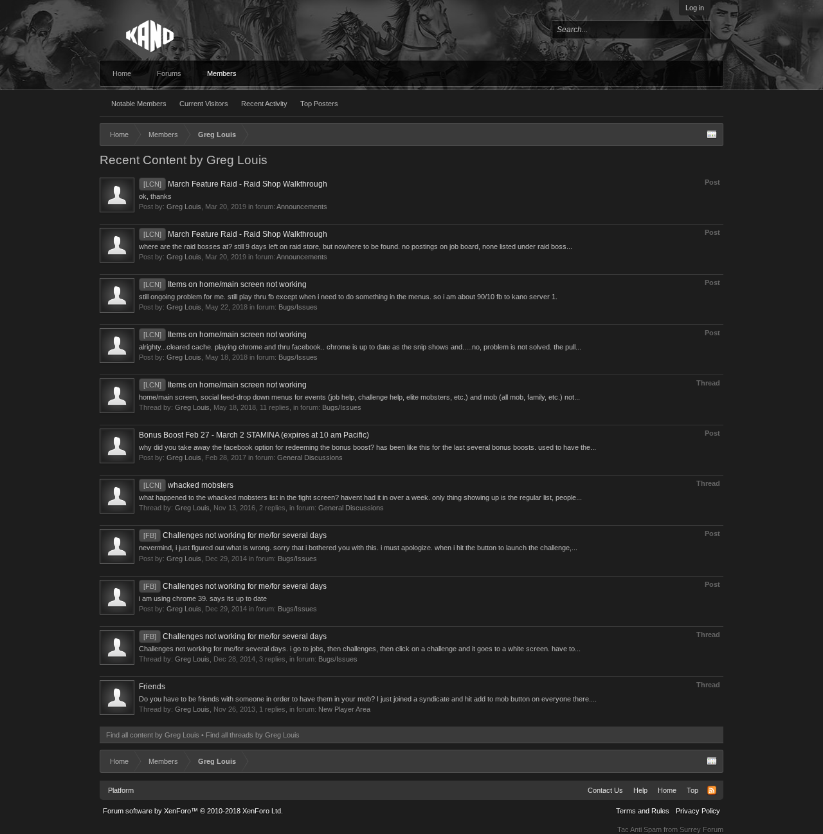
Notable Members (139, 103)
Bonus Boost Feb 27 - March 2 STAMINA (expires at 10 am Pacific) (254, 435)
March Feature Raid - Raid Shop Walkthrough (235, 184)
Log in (694, 8)
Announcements (301, 206)
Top (692, 790)
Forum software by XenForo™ (193, 811)
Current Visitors (203, 103)
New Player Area (344, 709)
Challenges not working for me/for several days (235, 535)
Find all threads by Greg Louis (253, 735)
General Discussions (310, 457)
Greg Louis (184, 206)
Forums (169, 73)
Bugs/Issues (298, 307)
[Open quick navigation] (712, 134)
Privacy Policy (698, 811)
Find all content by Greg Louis (152, 735)
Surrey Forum (701, 829)
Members (222, 73)
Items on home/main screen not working (225, 284)
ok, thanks (155, 196)
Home (122, 73)
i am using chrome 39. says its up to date (203, 598)
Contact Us (605, 790)
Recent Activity (264, 103)
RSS (712, 790)
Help (640, 790)
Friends (152, 686)
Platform (121, 790)
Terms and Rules (642, 811)
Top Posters (319, 103)
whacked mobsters (188, 485)
